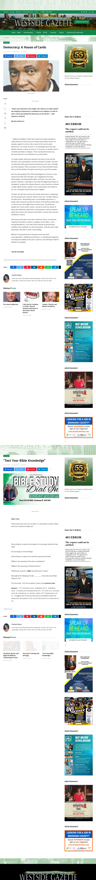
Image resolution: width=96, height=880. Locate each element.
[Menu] (4, 22)
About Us (6, 12)
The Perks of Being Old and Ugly (31, 654)
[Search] (92, 12)
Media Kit (18, 12)
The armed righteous (10, 304)
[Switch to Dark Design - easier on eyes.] (90, 12)
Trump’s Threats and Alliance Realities (49, 305)
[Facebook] (5, 104)
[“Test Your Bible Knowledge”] (31, 489)
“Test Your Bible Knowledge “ (48, 654)
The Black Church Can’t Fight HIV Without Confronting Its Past (11, 655)
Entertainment (28, 32)
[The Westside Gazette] (43, 21)
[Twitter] (5, 108)
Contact (12, 12)
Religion (6, 456)
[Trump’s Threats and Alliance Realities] (50, 297)
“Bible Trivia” (8, 609)
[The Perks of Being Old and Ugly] (31, 646)
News (19, 32)
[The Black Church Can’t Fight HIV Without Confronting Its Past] (11, 646)
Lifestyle (53, 32)
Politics (38, 32)
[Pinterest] (5, 118)
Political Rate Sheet (28, 12)
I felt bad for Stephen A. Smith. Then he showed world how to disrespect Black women (30, 308)
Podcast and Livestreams (75, 32)
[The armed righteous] (11, 297)
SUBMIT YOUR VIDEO (46, 12)
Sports (61, 32)
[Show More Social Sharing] (50, 56)
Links (36, 12)
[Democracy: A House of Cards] (31, 76)
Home (13, 32)
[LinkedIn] (5, 113)
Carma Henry (17, 275)
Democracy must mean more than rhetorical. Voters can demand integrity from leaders (30, 260)
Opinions (6, 42)
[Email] (5, 128)
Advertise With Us (82, 22)
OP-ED (45, 32)
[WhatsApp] (5, 123)
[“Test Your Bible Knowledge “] (50, 646)
